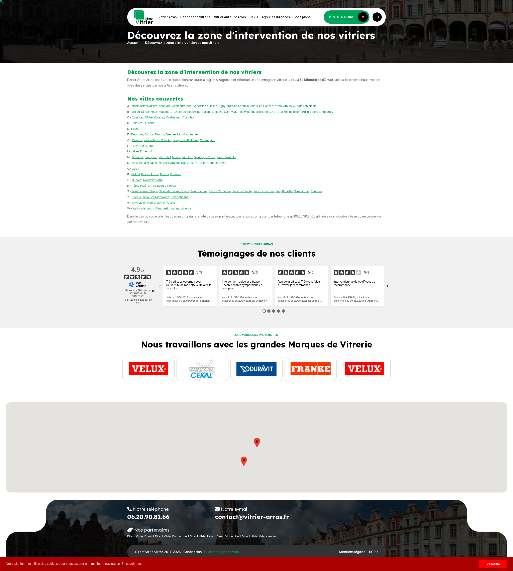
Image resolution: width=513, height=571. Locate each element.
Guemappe (207, 140)
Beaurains (193, 112)
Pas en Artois (150, 174)
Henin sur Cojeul (142, 146)
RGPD (373, 552)
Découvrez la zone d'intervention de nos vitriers (182, 42)
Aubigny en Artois (304, 106)
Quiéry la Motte (153, 180)
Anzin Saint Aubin (237, 106)
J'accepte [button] (493, 563)
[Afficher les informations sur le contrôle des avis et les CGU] (153, 291)
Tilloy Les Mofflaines (155, 197)
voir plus (172, 288)
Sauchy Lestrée (263, 191)
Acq (189, 106)
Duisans (149, 123)
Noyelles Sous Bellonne (211, 163)
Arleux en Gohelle (261, 106)
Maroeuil (137, 157)
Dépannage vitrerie (195, 17)
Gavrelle (137, 140)
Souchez (316, 191)
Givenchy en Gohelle (157, 140)
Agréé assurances (276, 17)
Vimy (134, 202)
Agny (222, 106)
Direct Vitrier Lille (228, 536)
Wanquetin (162, 208)
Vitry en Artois (166, 202)
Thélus (136, 197)
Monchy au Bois (182, 157)
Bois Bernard (297, 112)
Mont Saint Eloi (226, 157)
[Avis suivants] (387, 286)
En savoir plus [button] (131, 563)
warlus (175, 208)
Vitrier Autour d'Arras (230, 17)
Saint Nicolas (198, 191)
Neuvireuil (187, 163)
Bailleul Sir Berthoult (144, 112)
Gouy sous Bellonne (186, 140)
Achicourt (178, 106)
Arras (278, 106)
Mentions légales (352, 552)
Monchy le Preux (204, 157)
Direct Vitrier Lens (202, 536)
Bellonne (207, 112)
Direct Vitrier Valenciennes (259, 536)
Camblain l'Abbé (142, 117)
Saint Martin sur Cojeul (174, 191)
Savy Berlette (284, 191)
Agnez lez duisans (205, 106)
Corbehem (173, 117)
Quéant (137, 180)
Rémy (135, 185)
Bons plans (302, 17)
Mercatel (165, 157)
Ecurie (135, 129)
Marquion (151, 157)
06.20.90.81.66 (148, 517)
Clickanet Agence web (221, 552)
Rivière (144, 185)
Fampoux (137, 134)
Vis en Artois (147, 202)
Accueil (132, 42)
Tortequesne (180, 197)
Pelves (164, 174)
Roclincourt (158, 185)
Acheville (165, 106)
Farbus (149, 134)
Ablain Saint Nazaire (144, 106)
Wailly (135, 208)
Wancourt (147, 208)
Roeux (171, 185)
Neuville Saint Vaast (144, 163)
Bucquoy (327, 112)
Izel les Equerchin (141, 151)
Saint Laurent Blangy (144, 191)
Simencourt (301, 191)
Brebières (313, 112)
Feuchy (159, 134)
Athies (287, 106)
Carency (159, 117)
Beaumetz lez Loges (172, 112)
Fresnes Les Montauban (182, 134)
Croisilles (188, 117)
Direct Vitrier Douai (139, 536)
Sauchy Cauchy (242, 191)
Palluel (135, 174)
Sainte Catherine (220, 191)
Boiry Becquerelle (251, 112)
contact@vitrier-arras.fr (252, 517)
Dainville (137, 123)
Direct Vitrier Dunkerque (171, 536)
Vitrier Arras (168, 17)
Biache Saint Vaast (227, 112)
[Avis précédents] (160, 286)
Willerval (186, 208)
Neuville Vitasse (169, 163)
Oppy (135, 168)
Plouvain (175, 174)
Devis (253, 17)
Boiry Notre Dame (276, 112)
